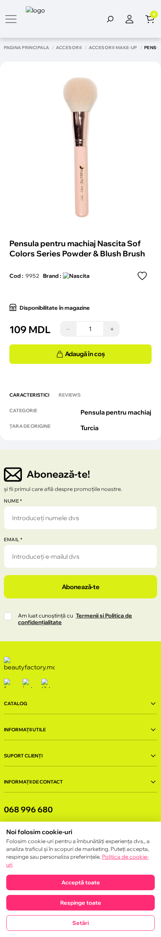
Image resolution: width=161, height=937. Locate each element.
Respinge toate (80, 902)
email (13, 539)
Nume (13, 501)
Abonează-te (80, 587)
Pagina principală (26, 48)
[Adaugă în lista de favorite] (142, 275)
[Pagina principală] (55, 19)
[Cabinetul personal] (135, 19)
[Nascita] (76, 275)
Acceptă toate (80, 882)
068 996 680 (28, 809)
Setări (80, 922)
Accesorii (69, 48)
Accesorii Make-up (113, 48)
